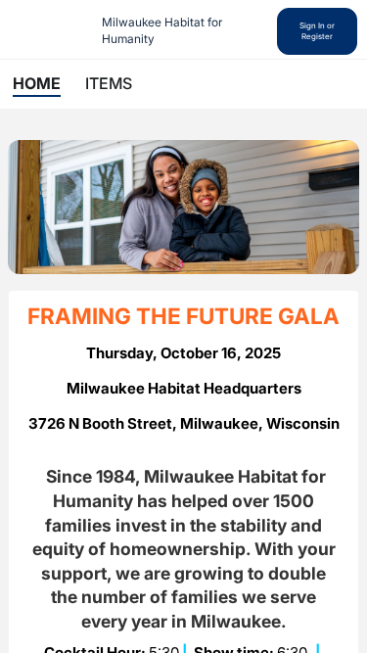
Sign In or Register (317, 31)
